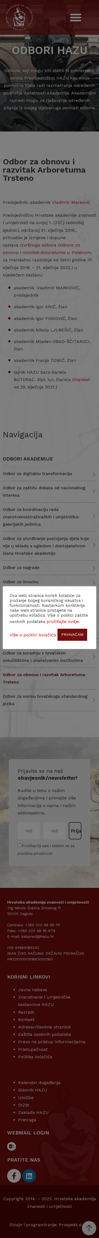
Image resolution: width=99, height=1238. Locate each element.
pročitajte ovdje (62, 621)
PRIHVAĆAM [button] (72, 634)
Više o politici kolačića (33, 634)
